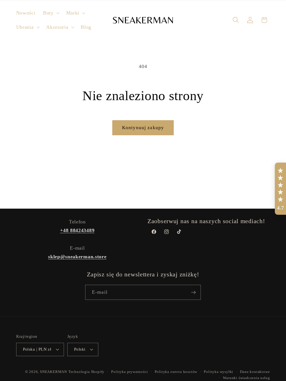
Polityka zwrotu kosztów (176, 372)
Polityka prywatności (129, 372)
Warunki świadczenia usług (246, 378)
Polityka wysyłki (218, 372)
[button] (50, 13)
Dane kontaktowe (255, 372)
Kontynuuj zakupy (143, 127)
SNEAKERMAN (53, 372)
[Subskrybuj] (193, 292)
